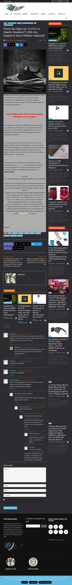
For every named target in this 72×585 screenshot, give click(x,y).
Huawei (50, 199)
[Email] (13, 45)
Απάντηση (12, 342)
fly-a (10, 233)
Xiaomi (5, 23)
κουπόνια (6, 235)
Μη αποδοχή (33, 582)
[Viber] (21, 45)
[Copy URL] (25, 45)
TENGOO (21, 233)
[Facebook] (55, 1)
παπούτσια (13, 235)
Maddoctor (10, 40)
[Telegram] (60, 1)
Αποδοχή (24, 582)
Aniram (5, 317)
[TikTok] (63, 1)
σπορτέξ (20, 235)
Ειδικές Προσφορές (12, 23)
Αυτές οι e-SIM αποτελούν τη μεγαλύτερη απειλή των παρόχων (58, 164)
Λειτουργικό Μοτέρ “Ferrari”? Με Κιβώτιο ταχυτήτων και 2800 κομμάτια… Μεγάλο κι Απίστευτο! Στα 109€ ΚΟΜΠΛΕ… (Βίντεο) (57, 301)
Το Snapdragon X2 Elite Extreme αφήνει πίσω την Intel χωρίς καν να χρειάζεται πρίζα (24, 312)
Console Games (7, 302)
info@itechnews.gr (60, 540)
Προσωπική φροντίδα (8, 25)
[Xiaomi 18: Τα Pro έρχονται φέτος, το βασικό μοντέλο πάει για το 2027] (39, 299)
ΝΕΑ (35, 23)
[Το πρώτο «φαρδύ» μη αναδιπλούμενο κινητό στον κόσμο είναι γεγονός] (58, 193)
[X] (65, 1)
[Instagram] (58, 1)
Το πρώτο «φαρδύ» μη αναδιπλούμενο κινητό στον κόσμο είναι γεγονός (57, 205)
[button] (66, 18)
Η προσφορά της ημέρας (28, 23)
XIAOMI (26, 233)
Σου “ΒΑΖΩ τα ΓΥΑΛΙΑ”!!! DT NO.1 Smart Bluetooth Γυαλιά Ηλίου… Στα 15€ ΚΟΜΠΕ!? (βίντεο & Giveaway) (58, 344)
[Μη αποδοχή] (70, 580)
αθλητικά (32, 233)
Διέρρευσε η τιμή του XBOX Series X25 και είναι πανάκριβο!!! (10, 310)
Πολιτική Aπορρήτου (45, 582)
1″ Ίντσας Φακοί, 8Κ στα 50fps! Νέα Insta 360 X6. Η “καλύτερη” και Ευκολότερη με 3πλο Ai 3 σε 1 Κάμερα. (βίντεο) (58, 389)
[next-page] (7, 326)
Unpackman (51, 263)
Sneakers (14, 233)
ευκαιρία (38, 233)
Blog (50, 245)
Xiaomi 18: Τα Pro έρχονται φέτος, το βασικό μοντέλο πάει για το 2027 (38, 311)
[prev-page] (5, 326)
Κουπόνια (19, 23)
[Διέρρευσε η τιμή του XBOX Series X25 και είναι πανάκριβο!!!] (10, 299)
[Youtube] (67, 1)
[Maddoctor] (5, 40)
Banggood (21, 165)
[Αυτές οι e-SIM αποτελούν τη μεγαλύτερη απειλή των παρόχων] (58, 152)
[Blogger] (53, 1)
